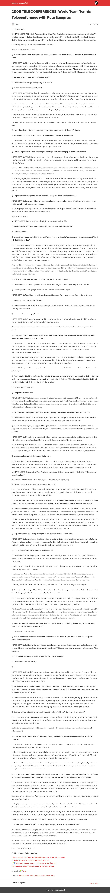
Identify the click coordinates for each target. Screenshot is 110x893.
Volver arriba (94, 884)
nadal (27, 875)
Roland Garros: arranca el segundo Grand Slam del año (33, 866)
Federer (21, 875)
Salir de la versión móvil (55, 890)
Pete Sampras (35, 875)
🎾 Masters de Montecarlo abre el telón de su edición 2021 (34, 863)
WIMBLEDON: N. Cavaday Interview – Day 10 (30, 860)
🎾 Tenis (23, 871)
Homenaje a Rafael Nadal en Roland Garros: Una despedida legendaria (39, 857)
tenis (53, 875)
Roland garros (45, 875)
